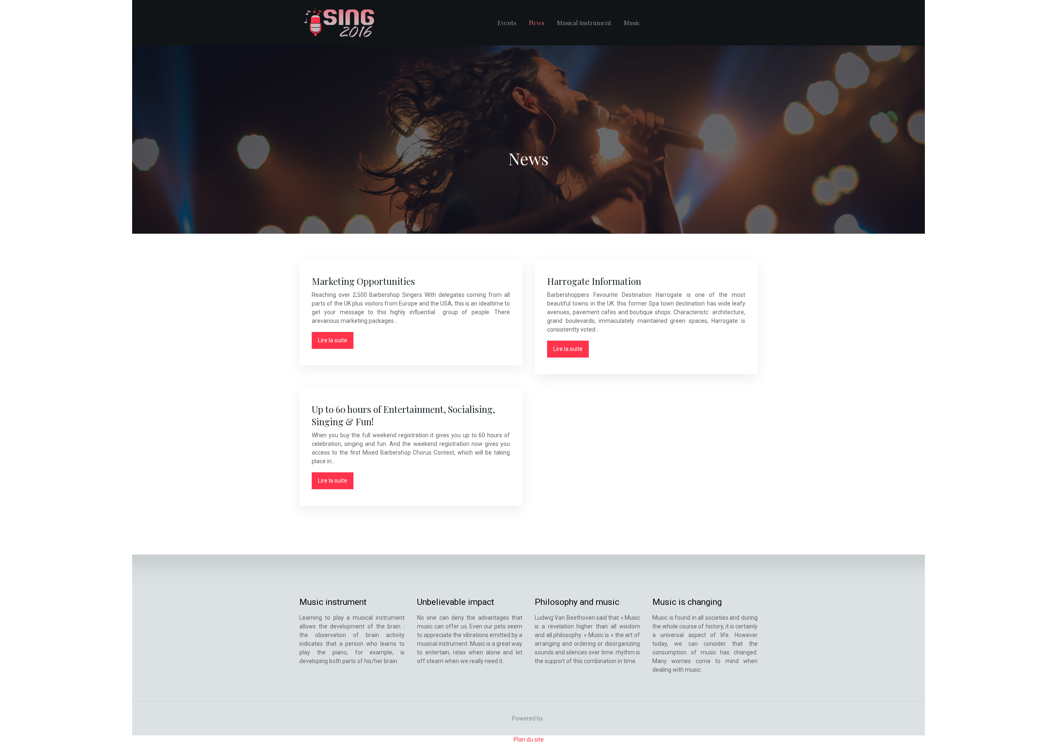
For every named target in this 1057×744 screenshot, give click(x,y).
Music (632, 23)
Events (507, 23)
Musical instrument (584, 23)
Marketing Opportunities (363, 281)
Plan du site (529, 739)
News (537, 23)
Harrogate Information (594, 281)
